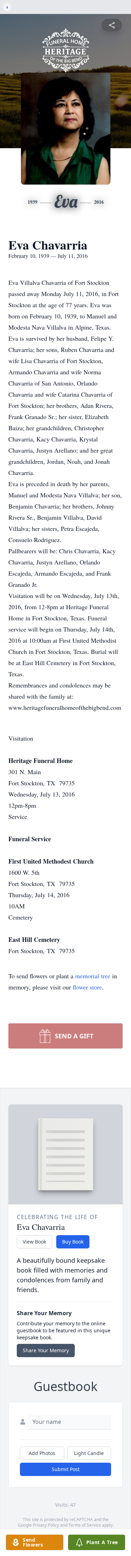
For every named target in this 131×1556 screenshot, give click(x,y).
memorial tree (92, 976)
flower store (87, 987)
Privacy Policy (46, 1525)
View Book (34, 1241)
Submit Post (66, 1469)
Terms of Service (84, 1525)
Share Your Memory (46, 1350)
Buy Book (72, 1241)
